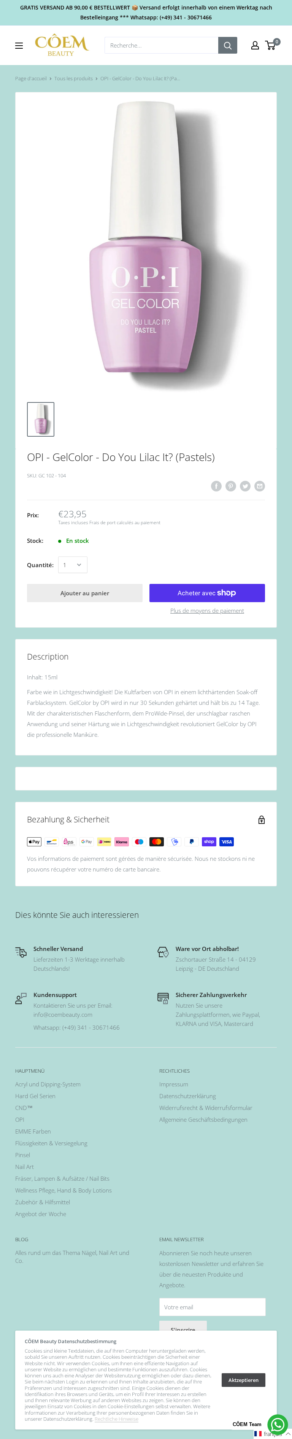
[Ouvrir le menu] (19, 46)
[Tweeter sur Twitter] (245, 485)
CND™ (24, 1107)
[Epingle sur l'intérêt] (230, 485)
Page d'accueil (31, 78)
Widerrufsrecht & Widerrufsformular (205, 1107)
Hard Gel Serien (35, 1096)
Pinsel (22, 1155)
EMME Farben (33, 1131)
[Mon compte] (255, 45)
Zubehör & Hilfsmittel (42, 1202)
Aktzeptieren (244, 1380)
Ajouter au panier (84, 593)
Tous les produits (73, 78)
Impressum (173, 1084)
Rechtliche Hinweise (116, 1418)
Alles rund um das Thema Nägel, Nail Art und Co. (72, 1256)
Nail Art (24, 1166)
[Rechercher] (227, 45)
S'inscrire (183, 1330)
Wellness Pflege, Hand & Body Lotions (63, 1190)
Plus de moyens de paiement (207, 610)
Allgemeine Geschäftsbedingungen (203, 1119)
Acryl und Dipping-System (48, 1084)
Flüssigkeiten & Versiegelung (51, 1143)
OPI (19, 1119)
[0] (270, 45)
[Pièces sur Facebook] (216, 485)
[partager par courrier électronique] (259, 485)
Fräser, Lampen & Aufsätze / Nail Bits (62, 1178)
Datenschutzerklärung (187, 1096)
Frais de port (102, 522)
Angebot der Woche (40, 1214)
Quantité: (40, 565)
